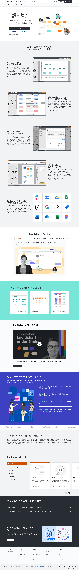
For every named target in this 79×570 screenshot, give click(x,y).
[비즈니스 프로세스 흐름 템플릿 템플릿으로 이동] (19, 302)
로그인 (55, 1)
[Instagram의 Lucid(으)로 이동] (64, 566)
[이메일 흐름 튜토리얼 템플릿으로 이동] (39, 302)
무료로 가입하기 (68, 1)
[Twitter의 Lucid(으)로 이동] (61, 566)
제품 (16, 4)
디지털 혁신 (35, 551)
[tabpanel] (40, 475)
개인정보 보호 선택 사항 (46, 566)
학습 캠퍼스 (61, 559)
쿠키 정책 (36, 566)
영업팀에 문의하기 (10, 551)
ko (5, 566)
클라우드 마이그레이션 (37, 554)
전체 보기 (35, 559)
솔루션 (21, 1)
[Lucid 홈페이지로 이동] (11, 2)
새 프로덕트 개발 (36, 556)
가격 (25, 4)
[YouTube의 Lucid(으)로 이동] (69, 566)
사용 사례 (21, 4)
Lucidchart (22, 554)
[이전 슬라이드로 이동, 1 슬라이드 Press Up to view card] (66, 493)
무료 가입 (19, 28)
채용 (47, 556)
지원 (60, 556)
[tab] (18, 238)
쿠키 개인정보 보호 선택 (28, 566)
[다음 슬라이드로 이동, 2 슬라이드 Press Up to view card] (69, 493)
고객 (60, 551)
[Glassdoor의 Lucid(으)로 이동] (72, 566)
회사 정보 (48, 551)
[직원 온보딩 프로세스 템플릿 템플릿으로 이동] (60, 302)
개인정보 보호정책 (13, 566)
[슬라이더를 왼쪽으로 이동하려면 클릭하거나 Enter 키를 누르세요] (12, 238)
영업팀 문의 (60, 1)
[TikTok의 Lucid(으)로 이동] (75, 566)
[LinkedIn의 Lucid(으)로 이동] (59, 566)
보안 (60, 554)
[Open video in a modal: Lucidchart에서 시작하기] (39, 344)
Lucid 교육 (11, 539)
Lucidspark (22, 551)
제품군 (16, 1)
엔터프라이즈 (34, 1)
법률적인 (20, 566)
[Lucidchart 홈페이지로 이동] (11, 5)
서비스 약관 (19, 33)
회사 (29, 1)
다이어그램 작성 (18, 365)
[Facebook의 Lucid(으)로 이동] (67, 566)
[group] (39, 260)
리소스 (25, 1)
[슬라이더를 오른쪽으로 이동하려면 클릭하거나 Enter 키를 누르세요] (67, 238)
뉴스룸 (47, 554)
